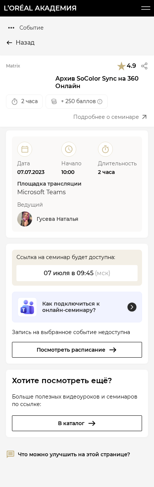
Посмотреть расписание (71, 349)
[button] (144, 66)
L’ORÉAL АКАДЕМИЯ (40, 8)
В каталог (71, 423)
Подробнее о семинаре (106, 117)
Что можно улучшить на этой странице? (74, 454)
